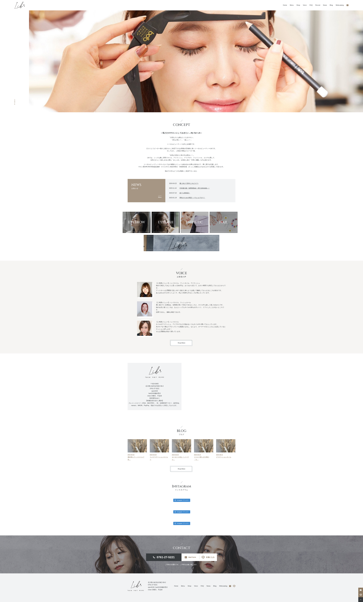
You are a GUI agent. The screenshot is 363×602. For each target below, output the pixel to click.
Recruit (317, 5)
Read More (181, 343)
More (160, 197)
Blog (331, 5)
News (325, 5)
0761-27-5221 (166, 557)
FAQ (311, 5)
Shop (298, 5)
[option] (196, 61)
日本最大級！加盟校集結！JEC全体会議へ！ (195, 188)
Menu (183, 586)
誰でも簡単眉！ (185, 193)
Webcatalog (340, 5)
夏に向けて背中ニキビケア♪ (189, 183)
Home (285, 5)
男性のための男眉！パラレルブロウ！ (192, 197)
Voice (305, 5)
